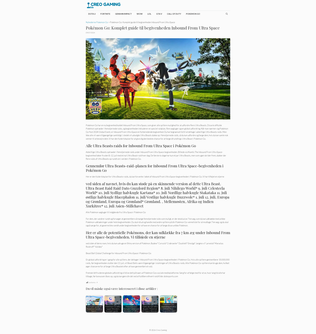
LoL (149, 14)
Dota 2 (91, 14)
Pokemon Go (193, 14)
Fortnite (105, 14)
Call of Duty (174, 14)
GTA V (159, 14)
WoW (140, 14)
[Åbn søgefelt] (226, 14)
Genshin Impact (123, 14)
